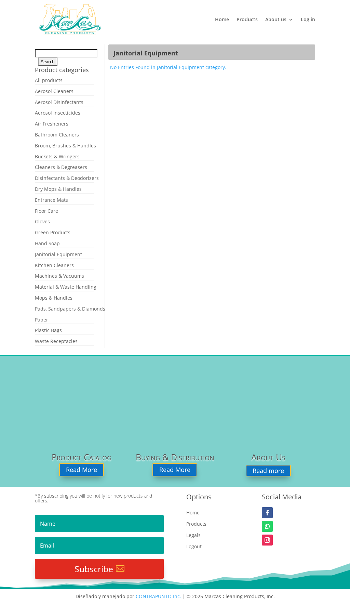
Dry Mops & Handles (58, 189)
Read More (81, 470)
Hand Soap (47, 243)
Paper (41, 319)
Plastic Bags (48, 330)
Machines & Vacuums (59, 276)
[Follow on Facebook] (267, 512)
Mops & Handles (53, 297)
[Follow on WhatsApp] (267, 526)
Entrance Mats (51, 200)
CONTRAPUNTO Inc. (158, 596)
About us (275, 20)
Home (222, 20)
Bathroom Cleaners (57, 134)
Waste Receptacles (56, 341)
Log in (308, 20)
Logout (194, 547)
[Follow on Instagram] (267, 540)
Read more (268, 471)
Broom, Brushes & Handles (65, 145)
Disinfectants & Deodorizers (67, 178)
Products (247, 20)
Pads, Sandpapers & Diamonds (70, 308)
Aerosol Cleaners (54, 91)
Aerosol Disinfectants (59, 102)
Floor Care (46, 211)
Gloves (42, 221)
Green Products (52, 232)
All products (49, 80)
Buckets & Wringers (57, 156)
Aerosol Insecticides (57, 112)
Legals (193, 535)
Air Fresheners (51, 123)
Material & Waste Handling (65, 287)
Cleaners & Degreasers (61, 167)
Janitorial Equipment (58, 254)
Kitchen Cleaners (54, 265)
